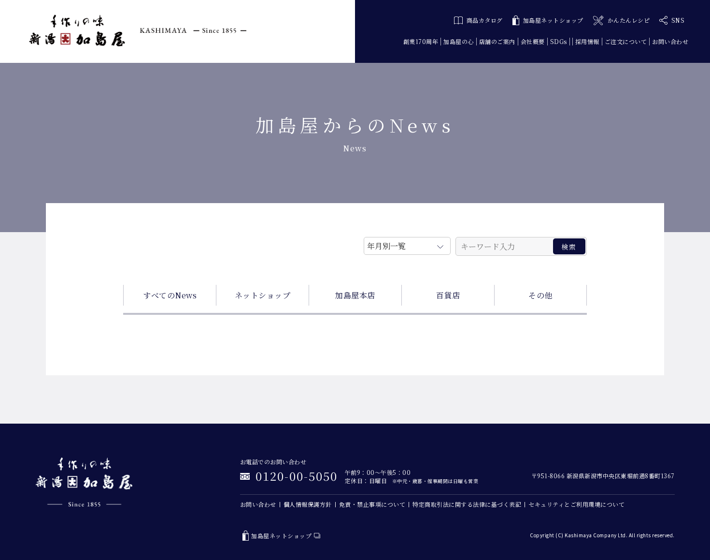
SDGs (558, 41)
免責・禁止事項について (372, 504)
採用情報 (587, 41)
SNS (678, 20)
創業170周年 (421, 41)
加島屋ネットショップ (553, 20)
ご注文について (626, 41)
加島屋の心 (458, 41)
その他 (540, 295)
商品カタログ (485, 20)
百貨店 (448, 295)
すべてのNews (170, 295)
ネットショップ (263, 295)
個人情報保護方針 (308, 504)
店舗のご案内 (497, 41)
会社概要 (533, 41)
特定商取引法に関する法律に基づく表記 (466, 504)
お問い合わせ (670, 41)
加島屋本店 (355, 295)
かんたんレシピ (629, 20)
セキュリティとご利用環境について (576, 504)
